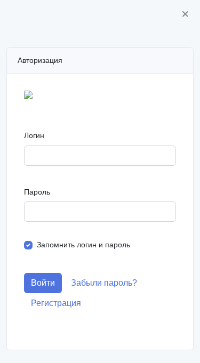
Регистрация (56, 303)
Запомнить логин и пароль (83, 244)
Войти (43, 282)
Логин (34, 135)
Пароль (37, 192)
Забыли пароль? (104, 282)
